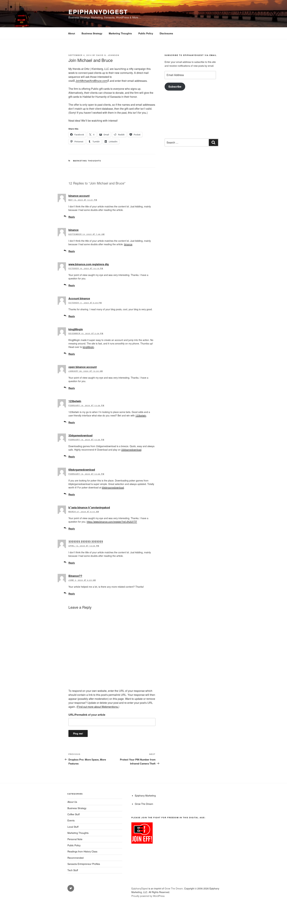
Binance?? (75, 576)
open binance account (82, 367)
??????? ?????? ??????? (85, 542)
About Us (72, 801)
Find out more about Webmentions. (97, 707)
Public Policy (145, 33)
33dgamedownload (80, 435)
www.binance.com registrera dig (88, 264)
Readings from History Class (82, 851)
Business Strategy (92, 33)
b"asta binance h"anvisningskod (89, 507)
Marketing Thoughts (120, 33)
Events (71, 820)
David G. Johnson (107, 55)
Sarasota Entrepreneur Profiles (83, 864)
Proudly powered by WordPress (148, 896)
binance (73, 230)
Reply (71, 216)
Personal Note (74, 839)
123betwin (74, 401)
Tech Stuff (72, 870)
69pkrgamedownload (81, 470)
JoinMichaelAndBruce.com (91, 81)
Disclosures (166, 33)
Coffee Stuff (73, 814)
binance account (79, 196)
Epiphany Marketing (145, 795)
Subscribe (174, 86)
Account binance (79, 298)
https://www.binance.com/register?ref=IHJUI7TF (112, 521)
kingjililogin (75, 329)
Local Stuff (72, 826)
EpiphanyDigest (98, 11)
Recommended (75, 857)
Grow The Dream (144, 803)
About (71, 33)
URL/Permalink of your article (86, 715)
